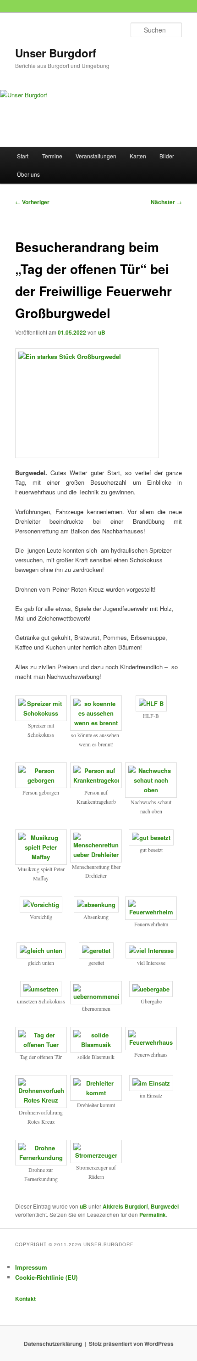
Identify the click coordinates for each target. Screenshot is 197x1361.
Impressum (31, 1267)
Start (22, 156)
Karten (138, 156)
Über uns (28, 174)
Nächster (166, 202)
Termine (52, 156)
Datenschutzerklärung (53, 1343)
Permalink (152, 1214)
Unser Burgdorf (55, 53)
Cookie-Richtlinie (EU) (46, 1277)
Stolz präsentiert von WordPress (131, 1343)
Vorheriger (32, 202)
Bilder (166, 156)
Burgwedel (165, 1206)
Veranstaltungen (96, 156)
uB (101, 332)
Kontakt (25, 1298)
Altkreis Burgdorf (125, 1206)
